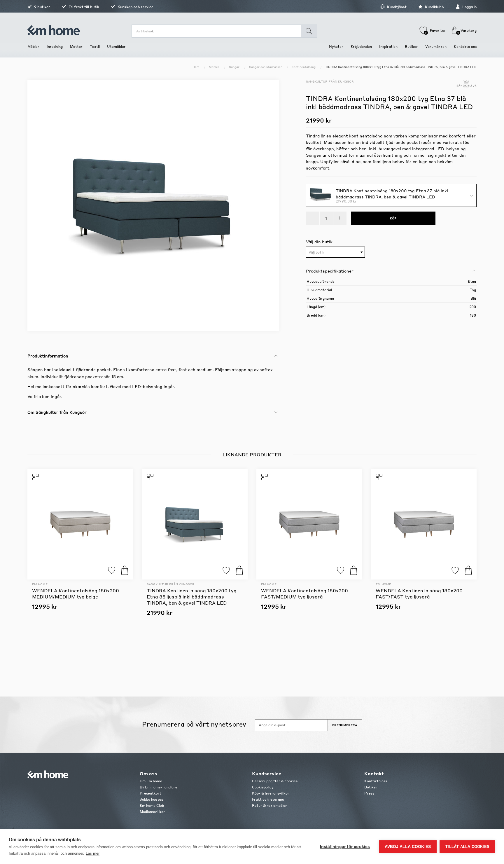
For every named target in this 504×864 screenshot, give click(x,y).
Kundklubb (434, 7)
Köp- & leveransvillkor (270, 793)
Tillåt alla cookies (467, 846)
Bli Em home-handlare (158, 787)
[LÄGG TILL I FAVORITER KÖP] (80, 524)
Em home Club (152, 805)
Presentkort (150, 793)
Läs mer (92, 853)
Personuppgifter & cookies (275, 781)
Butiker (370, 787)
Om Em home (151, 781)
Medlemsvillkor (152, 811)
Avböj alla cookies (408, 846)
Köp (124, 570)
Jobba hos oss (151, 799)
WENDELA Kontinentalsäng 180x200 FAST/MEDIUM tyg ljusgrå (304, 593)
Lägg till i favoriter (111, 570)
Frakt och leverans (268, 799)
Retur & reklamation (269, 805)
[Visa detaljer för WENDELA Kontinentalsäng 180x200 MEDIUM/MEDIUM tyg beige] (80, 524)
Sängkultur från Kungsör (330, 81)
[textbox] (335, 252)
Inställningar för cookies (345, 846)
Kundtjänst (396, 7)
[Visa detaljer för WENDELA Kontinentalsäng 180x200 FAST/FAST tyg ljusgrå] (424, 524)
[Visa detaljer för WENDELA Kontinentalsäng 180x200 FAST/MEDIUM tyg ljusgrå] (309, 524)
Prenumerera (344, 725)
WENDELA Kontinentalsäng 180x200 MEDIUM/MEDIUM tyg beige (75, 593)
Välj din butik (319, 241)
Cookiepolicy (262, 787)
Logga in (469, 7)
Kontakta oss (375, 781)
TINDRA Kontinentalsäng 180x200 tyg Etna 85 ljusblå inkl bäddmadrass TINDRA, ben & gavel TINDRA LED (192, 596)
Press (369, 793)
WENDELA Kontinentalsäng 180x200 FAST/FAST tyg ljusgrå (419, 593)
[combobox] (335, 252)
